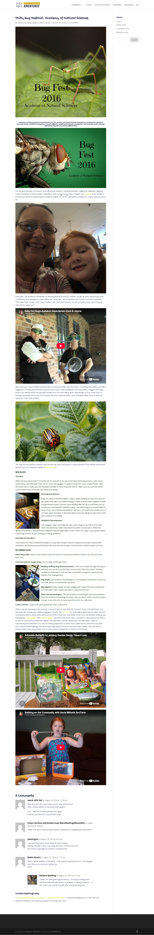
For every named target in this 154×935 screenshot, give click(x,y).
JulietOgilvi (32, 839)
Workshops (129, 5)
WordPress (56, 931)
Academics (76, 5)
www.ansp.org (50, 467)
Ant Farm (66, 612)
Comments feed (122, 29)
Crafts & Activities (102, 5)
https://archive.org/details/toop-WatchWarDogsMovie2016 (56, 823)
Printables (117, 5)
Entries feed (121, 25)
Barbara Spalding (24, 23)
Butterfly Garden (46, 618)
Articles (48, 23)
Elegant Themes (33, 931)
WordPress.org (122, 32)
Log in (118, 21)
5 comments (73, 23)
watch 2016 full (34, 800)
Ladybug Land (31, 618)
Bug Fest (87, 194)
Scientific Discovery (59, 23)
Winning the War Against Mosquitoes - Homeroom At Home (40, 898)
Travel (88, 5)
